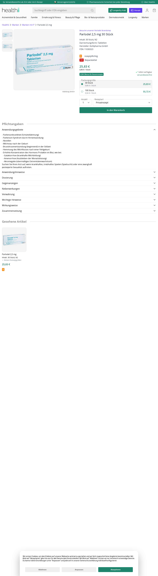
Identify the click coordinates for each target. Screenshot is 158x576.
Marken (145, 17)
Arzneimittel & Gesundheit (14, 17)
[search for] (92, 10)
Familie (34, 17)
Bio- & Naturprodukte (94, 17)
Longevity (132, 17)
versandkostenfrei (144, 75)
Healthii (5, 25)
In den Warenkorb (116, 110)
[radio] (116, 84)
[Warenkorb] (153, 10)
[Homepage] (10, 10)
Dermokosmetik (116, 17)
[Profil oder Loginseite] (147, 10)
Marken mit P (28, 25)
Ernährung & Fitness (51, 17)
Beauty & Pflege (72, 17)
